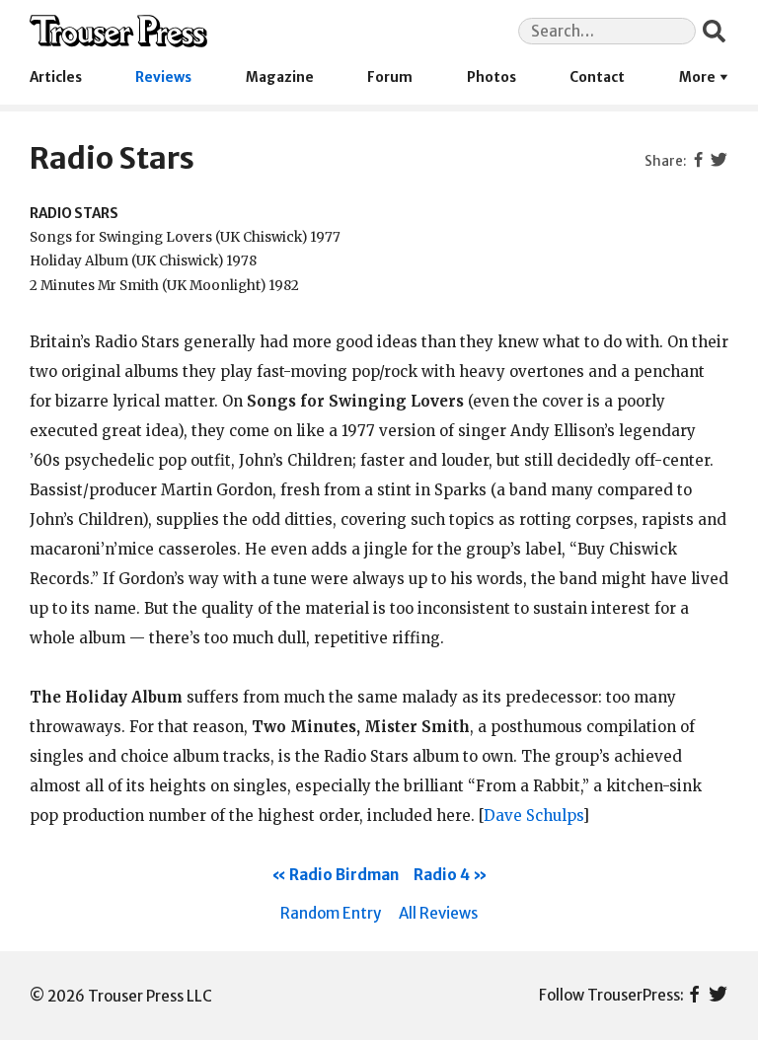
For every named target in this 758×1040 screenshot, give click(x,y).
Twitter (718, 995)
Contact (597, 77)
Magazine (280, 77)
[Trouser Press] (118, 31)
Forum (390, 77)
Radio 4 (442, 874)
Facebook (694, 995)
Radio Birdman (344, 874)
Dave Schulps (533, 815)
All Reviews (438, 913)
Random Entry (330, 913)
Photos (491, 77)
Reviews (163, 77)
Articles (56, 77)
